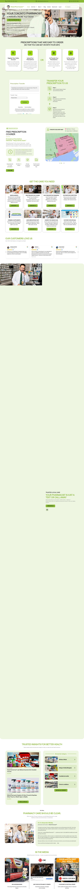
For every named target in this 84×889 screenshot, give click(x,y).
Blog (45, 6)
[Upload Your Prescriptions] (30, 53)
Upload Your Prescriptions (30, 58)
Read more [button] (9, 256)
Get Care (33, 6)
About (39, 6)
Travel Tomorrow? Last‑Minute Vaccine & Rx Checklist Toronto (21, 770)
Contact (49, 6)
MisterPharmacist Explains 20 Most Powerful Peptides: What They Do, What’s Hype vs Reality (22, 796)
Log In (60, 6)
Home (28, 6)
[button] (62, 163)
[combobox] (71, 7)
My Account (54, 6)
